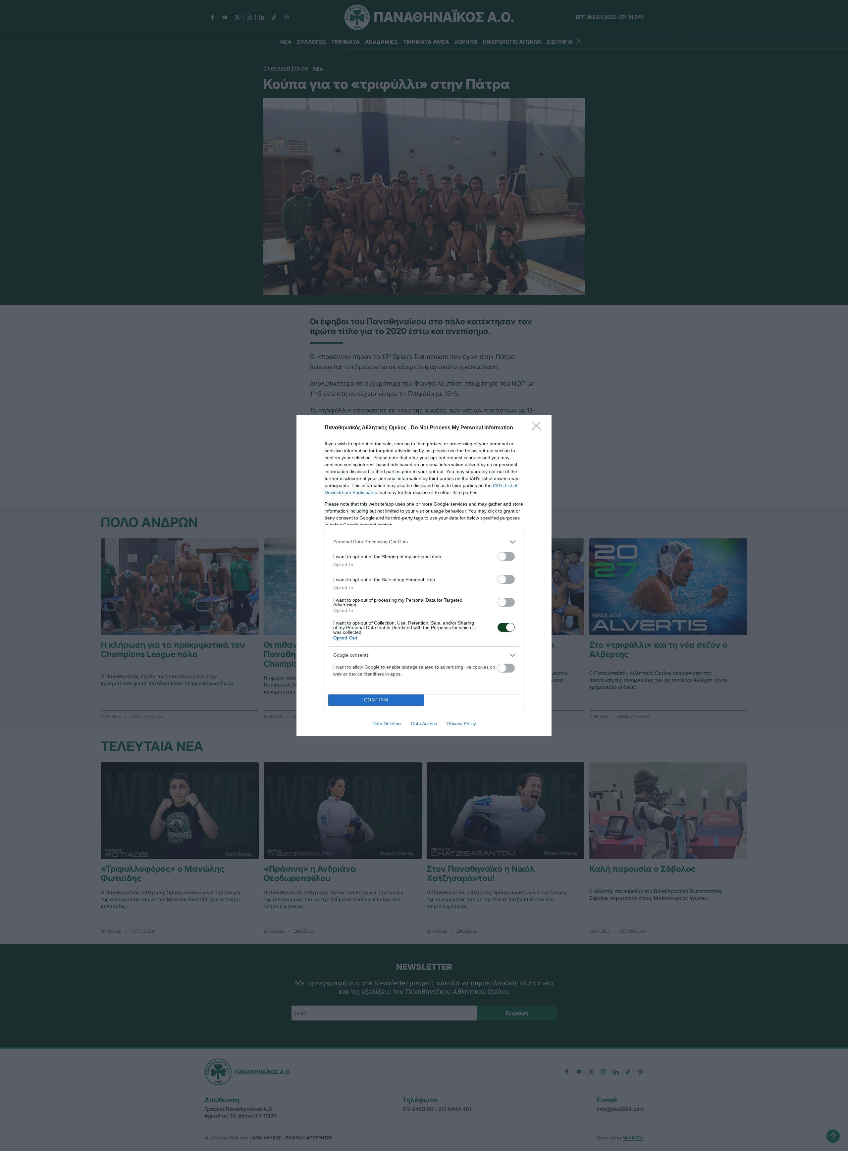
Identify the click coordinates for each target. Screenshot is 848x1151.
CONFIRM (376, 699)
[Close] (538, 428)
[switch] (506, 556)
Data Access (424, 723)
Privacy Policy (461, 723)
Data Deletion (386, 723)
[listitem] (424, 541)
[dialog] (424, 575)
